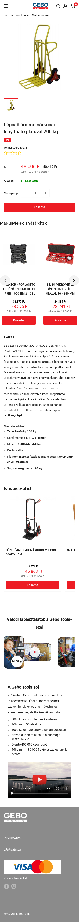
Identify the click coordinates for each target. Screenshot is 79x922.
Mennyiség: (11, 193)
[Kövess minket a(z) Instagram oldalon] (13, 886)
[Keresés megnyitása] (58, 6)
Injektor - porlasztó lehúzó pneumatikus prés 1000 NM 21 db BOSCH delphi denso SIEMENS (19, 293)
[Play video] (35, 652)
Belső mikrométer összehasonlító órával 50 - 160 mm (60, 289)
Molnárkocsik (40, 15)
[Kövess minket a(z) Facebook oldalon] (6, 886)
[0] (72, 6)
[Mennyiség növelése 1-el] (45, 193)
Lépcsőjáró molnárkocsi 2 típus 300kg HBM (31, 552)
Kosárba (39, 207)
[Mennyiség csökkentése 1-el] (25, 193)
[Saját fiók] (65, 6)
